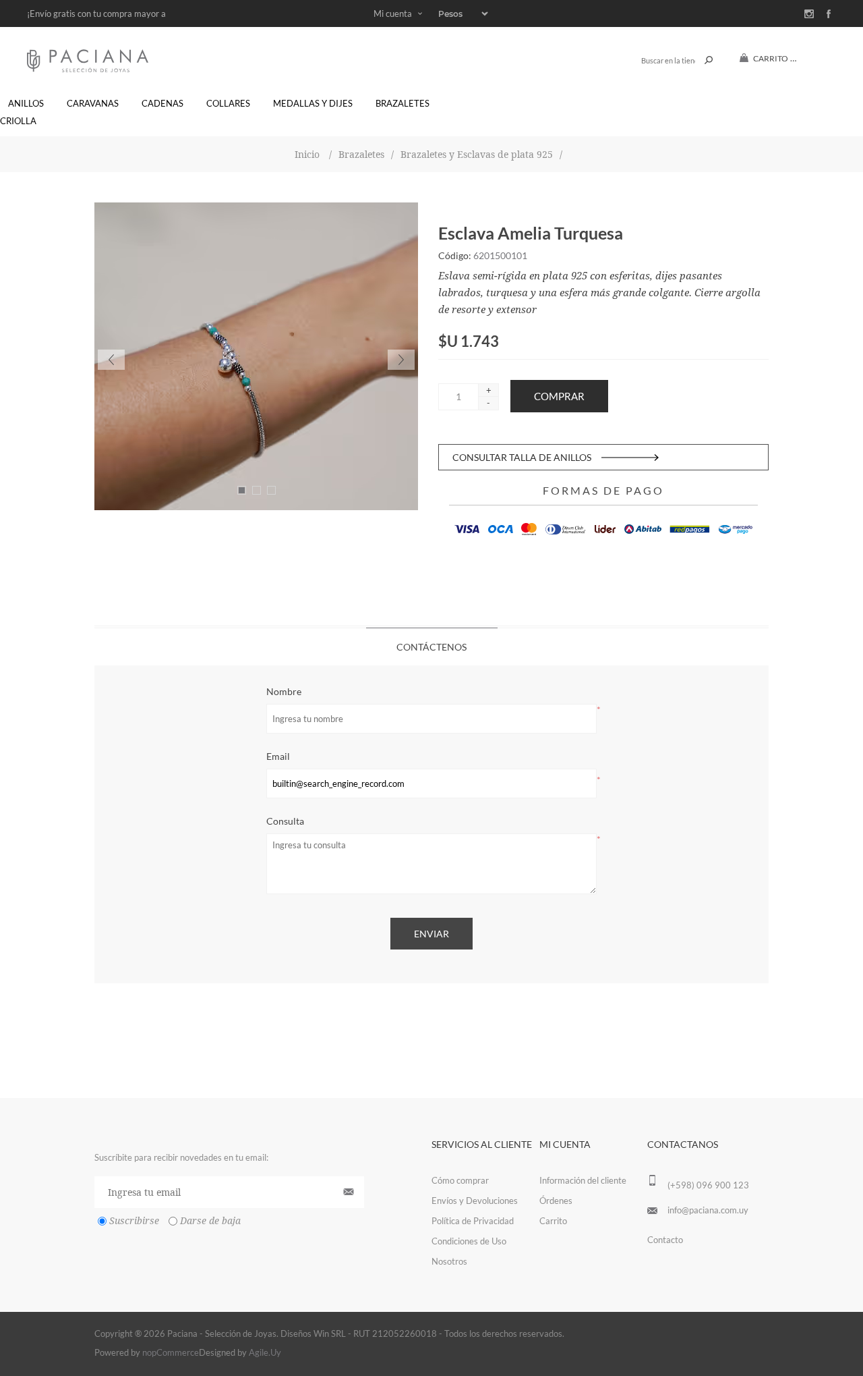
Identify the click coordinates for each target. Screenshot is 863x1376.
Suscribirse (134, 1220)
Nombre (283, 691)
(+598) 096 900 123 (708, 1185)
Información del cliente (582, 1180)
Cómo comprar (460, 1180)
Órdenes (555, 1200)
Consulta (285, 821)
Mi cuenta (393, 13)
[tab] (432, 646)
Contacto (665, 1239)
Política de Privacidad (473, 1220)
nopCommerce (170, 1352)
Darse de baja (210, 1220)
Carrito (553, 1220)
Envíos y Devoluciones (475, 1200)
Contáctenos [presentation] (431, 647)
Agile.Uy (265, 1352)
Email (278, 756)
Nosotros (449, 1261)
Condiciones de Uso (469, 1241)
